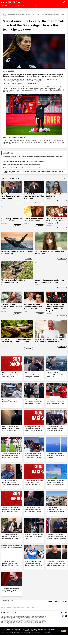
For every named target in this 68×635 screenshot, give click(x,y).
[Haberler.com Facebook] (62, 617)
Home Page (64, 601)
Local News (34, 607)
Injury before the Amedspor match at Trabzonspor (22, 164)
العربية (13, 5)
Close (63, 631)
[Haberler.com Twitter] (65, 617)
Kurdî (29, 5)
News (27, 607)
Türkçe (38, 5)
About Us (50, 601)
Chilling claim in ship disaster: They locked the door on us (26, 168)
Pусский (21, 5)
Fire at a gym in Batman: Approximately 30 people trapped (25, 161)
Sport (14, 607)
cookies (34, 629)
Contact (57, 601)
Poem (3, 607)
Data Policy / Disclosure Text (12, 632)
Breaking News (21, 607)
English (5, 5)
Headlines (8, 607)
